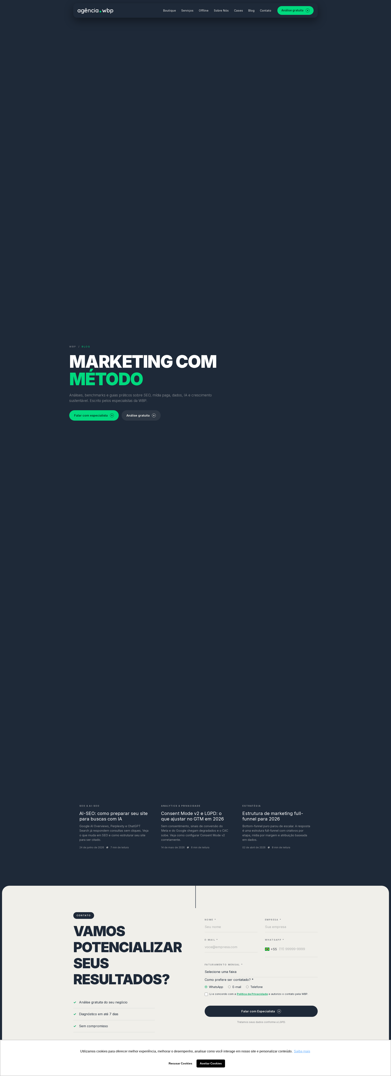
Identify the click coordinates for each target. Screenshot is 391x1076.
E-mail (236, 987)
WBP (72, 346)
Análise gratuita (292, 10)
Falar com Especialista (258, 1011)
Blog (251, 10)
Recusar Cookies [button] (180, 1063)
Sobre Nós (221, 10)
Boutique (169, 10)
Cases (238, 10)
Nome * (210, 919)
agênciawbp (95, 10)
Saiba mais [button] (302, 1051)
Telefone (256, 987)
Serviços (187, 10)
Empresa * (273, 919)
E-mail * (211, 940)
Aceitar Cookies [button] (211, 1063)
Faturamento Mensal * (224, 964)
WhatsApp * (274, 940)
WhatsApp (216, 987)
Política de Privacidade (252, 993)
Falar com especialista (91, 415)
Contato (265, 10)
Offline (204, 10)
